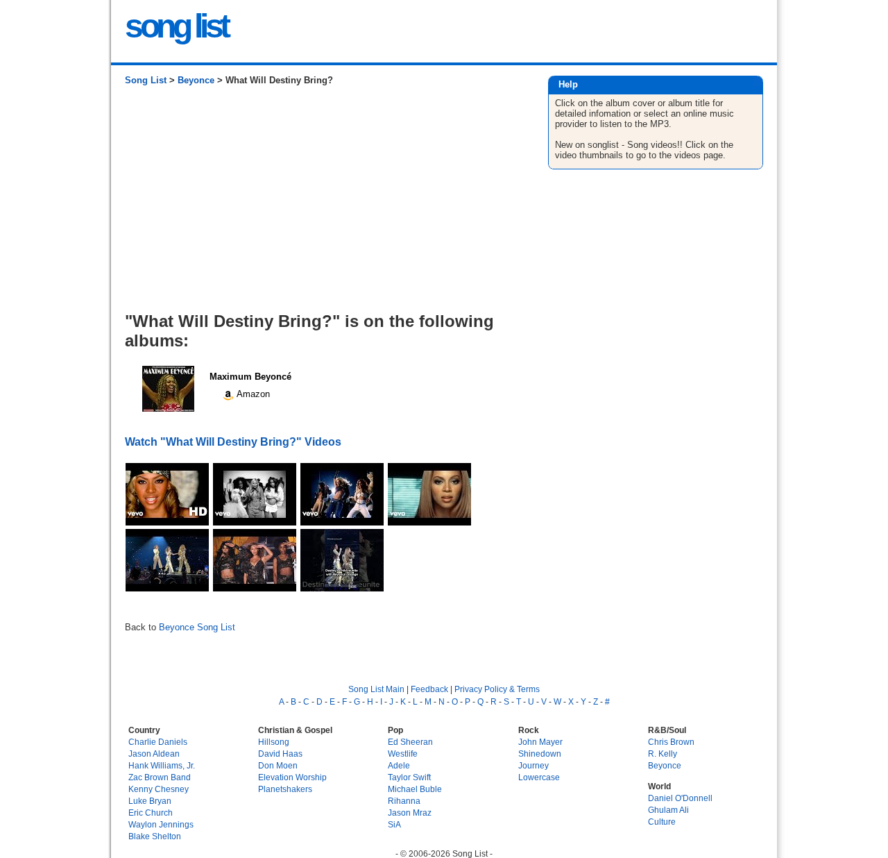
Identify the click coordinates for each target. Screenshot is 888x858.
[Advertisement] (322, 204)
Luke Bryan (149, 800)
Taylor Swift (409, 777)
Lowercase (539, 777)
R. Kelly (662, 753)
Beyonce (196, 80)
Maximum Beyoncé (250, 376)
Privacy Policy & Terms (497, 688)
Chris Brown (671, 741)
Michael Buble (415, 788)
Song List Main (376, 688)
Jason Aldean (154, 753)
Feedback (429, 688)
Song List (145, 80)
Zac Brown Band (159, 777)
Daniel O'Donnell (680, 797)
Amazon (252, 394)
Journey (533, 765)
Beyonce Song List (197, 627)
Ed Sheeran (410, 741)
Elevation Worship (292, 777)
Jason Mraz (410, 812)
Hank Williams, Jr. (161, 765)
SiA (394, 824)
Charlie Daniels (157, 741)
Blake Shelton (154, 836)
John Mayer (540, 741)
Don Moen (278, 765)
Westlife (403, 753)
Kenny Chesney (158, 788)
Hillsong (273, 741)
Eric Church (150, 812)
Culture (662, 821)
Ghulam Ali (668, 809)
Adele (399, 765)
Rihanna (404, 800)
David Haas (280, 753)
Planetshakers (285, 788)
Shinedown (539, 753)
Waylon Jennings (161, 824)
